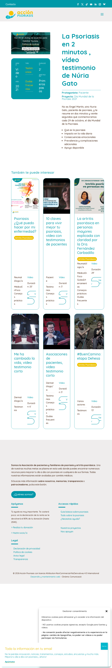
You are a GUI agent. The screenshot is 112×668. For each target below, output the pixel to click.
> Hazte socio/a (19, 533)
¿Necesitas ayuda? (70, 518)
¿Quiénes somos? (23, 494)
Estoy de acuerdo (31, 49)
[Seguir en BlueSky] (104, 4)
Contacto (11, 4)
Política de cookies (30, 44)
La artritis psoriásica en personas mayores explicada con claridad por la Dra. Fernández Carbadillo (88, 235)
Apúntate (10, 661)
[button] (106, 611)
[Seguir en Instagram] (100, 4)
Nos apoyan (67, 531)
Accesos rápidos (68, 503)
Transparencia (20, 559)
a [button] (102, 14)
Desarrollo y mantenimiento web (45, 577)
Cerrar (104, 646)
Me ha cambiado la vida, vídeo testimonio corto (24, 362)
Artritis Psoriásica (24, 237)
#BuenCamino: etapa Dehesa (89, 356)
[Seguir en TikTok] (87, 4)
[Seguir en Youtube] (91, 4)
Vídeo (30, 277)
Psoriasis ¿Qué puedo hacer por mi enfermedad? (25, 225)
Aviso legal (18, 555)
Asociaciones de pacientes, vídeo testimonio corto (56, 365)
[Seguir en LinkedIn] (95, 4)
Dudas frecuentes (29, 85)
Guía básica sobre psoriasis (74, 511)
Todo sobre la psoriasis (72, 515)
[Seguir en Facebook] (78, 4)
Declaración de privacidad (26, 548)
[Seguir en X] (82, 4)
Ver (96, 282)
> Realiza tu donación (22, 527)
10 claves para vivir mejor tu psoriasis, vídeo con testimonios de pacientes (56, 231)
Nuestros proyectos (71, 528)
